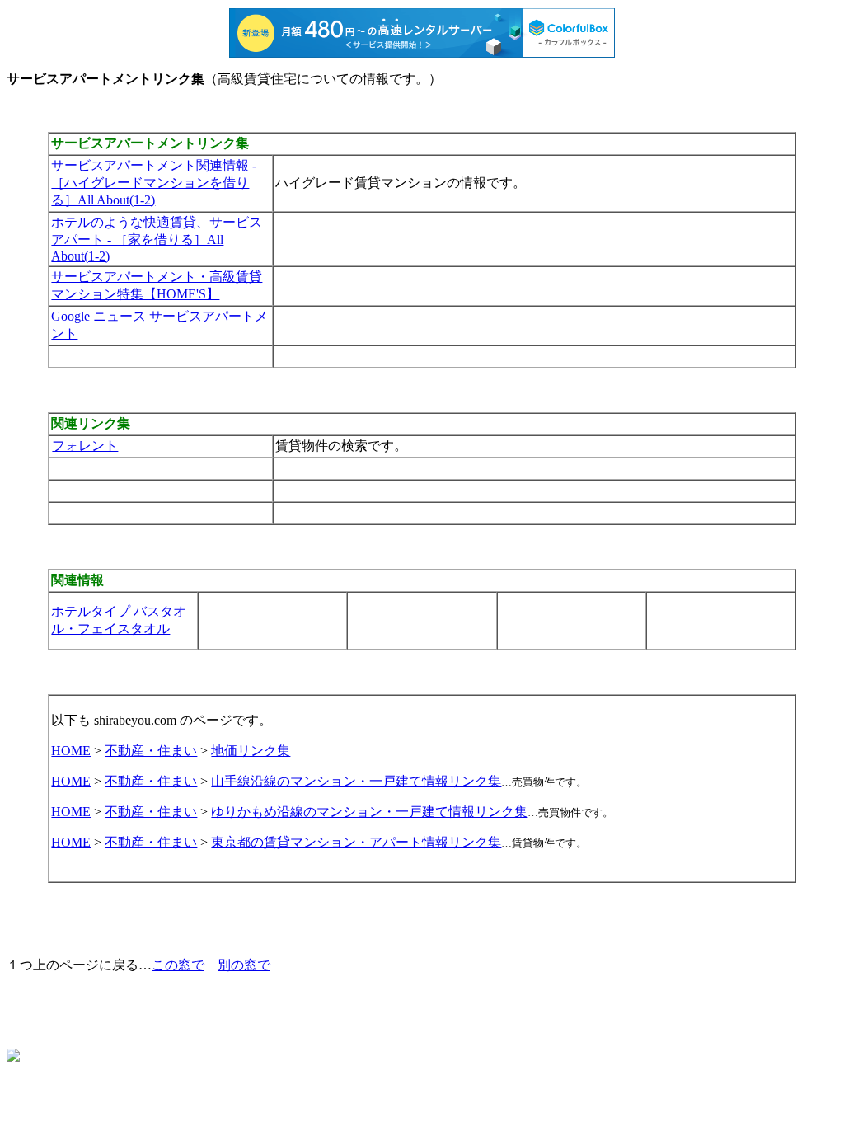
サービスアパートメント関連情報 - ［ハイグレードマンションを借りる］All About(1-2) (153, 182)
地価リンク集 (250, 751)
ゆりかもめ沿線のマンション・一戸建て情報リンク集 (369, 812)
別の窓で (244, 965)
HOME (71, 751)
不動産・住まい (151, 751)
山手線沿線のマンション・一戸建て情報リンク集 (356, 781)
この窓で (178, 965)
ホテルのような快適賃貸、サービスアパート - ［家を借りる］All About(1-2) (156, 239)
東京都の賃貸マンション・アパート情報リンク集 (356, 842)
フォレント (85, 446)
